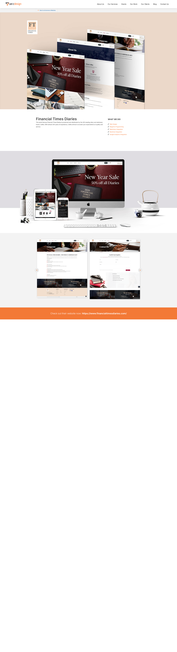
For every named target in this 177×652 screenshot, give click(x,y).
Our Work (133, 4)
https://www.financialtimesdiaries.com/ (104, 313)
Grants (123, 4)
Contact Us (164, 4)
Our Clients (145, 4)
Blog (155, 4)
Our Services (113, 4)
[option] (88, 270)
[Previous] (37, 270)
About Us (100, 4)
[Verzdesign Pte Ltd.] (13, 4)
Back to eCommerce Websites (48, 10)
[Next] (140, 270)
